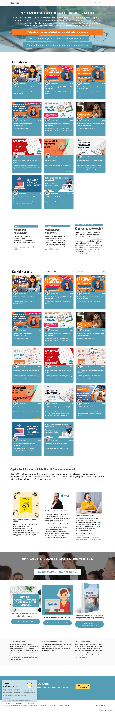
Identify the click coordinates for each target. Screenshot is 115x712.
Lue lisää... (55, 249)
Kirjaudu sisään (96, 3)
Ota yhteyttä (33, 705)
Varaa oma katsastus (57, 623)
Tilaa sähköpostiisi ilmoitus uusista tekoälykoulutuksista (57, 45)
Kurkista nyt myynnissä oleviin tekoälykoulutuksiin (57, 38)
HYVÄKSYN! (31, 703)
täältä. (34, 536)
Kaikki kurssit (28, 3)
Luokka (47, 271)
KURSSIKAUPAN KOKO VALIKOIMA (57, 572)
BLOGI (62, 3)
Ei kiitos (8, 703)
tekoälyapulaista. (81, 254)
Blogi (67, 705)
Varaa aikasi (24, 622)
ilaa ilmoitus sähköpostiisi (86, 245)
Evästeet (61, 705)
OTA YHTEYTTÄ (83, 686)
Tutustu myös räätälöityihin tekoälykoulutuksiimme (57, 32)
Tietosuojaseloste (7, 698)
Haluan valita (19, 703)
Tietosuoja (52, 705)
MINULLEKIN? (52, 3)
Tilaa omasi (89, 624)
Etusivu (24, 705)
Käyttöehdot (43, 705)
